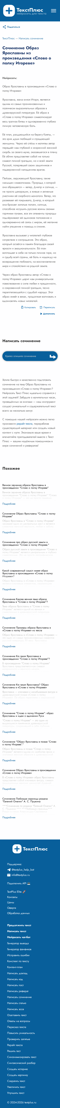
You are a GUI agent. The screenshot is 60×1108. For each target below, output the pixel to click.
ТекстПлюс (8, 38)
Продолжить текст (19, 925)
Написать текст (16, 931)
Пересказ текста (16, 1027)
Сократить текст (16, 1081)
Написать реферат (17, 991)
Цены (10, 902)
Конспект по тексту (18, 961)
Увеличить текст (16, 1087)
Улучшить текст (15, 1093)
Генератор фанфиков (19, 949)
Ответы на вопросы (18, 1021)
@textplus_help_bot (23, 870)
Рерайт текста (15, 1045)
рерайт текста (24, 424)
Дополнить (49, 313)
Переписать (49, 307)
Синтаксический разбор (21, 1063)
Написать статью (16, 1003)
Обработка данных (18, 913)
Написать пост (15, 985)
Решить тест (14, 1051)
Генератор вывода (18, 943)
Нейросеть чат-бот (18, 937)
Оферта (11, 908)
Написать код (15, 979)
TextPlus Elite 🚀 (16, 892)
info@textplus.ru (21, 875)
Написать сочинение (31, 38)
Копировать (30, 307)
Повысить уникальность (21, 1033)
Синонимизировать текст (21, 1057)
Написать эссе (15, 1009)
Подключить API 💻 (18, 883)
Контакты (12, 897)
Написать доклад (17, 973)
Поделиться (13, 27)
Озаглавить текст (17, 1015)
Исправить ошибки (18, 955)
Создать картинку (17, 1075)
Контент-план (15, 967)
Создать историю (17, 1069)
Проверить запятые (18, 1039)
